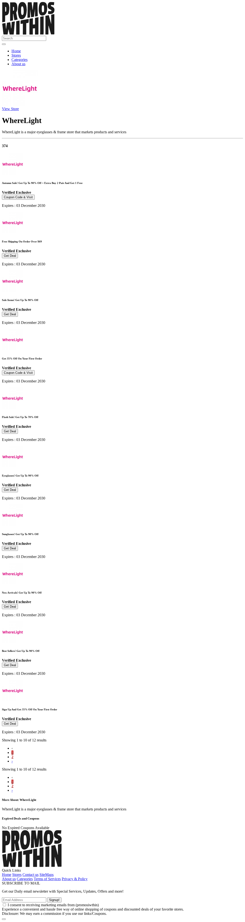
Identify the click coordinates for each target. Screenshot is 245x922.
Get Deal (10, 255)
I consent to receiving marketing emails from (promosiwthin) (53, 905)
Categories (19, 60)
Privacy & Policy (75, 879)
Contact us (30, 875)
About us (18, 64)
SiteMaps (46, 875)
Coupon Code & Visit (18, 197)
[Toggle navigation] (4, 44)
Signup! (54, 900)
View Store (10, 109)
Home (16, 51)
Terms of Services (47, 879)
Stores (16, 55)
